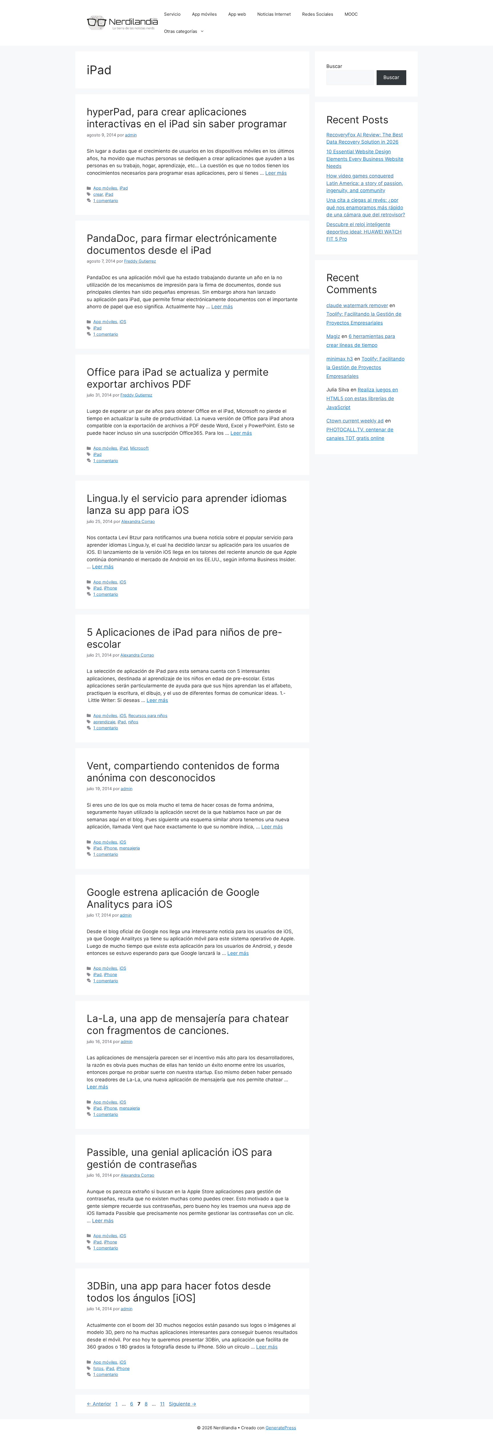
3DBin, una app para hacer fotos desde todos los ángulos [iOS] (179, 1292)
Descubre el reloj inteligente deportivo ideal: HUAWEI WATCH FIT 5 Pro (364, 232)
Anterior (99, 1404)
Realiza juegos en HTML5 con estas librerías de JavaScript (362, 398)
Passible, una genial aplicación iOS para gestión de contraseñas (179, 1158)
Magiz (333, 336)
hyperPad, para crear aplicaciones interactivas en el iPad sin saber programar (187, 118)
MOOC (351, 14)
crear (98, 194)
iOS (123, 321)
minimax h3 (339, 359)
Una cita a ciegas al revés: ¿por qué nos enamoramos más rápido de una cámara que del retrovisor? (365, 207)
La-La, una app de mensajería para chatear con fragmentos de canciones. (188, 1024)
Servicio (172, 14)
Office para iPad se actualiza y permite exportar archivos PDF (177, 378)
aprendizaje (104, 721)
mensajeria (129, 848)
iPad (124, 188)
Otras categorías (180, 31)
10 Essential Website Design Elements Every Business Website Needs (364, 159)
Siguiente (182, 1404)
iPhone (110, 587)
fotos (98, 1368)
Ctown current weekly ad (355, 421)
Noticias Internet (274, 14)
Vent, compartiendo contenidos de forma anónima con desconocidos (183, 772)
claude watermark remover (357, 305)
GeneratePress (281, 1427)
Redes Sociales (317, 14)
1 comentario (105, 200)
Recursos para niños (147, 715)
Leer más (276, 173)
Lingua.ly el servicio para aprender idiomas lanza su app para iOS (187, 504)
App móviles (204, 14)
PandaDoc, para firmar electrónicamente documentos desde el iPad (182, 244)
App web (237, 14)
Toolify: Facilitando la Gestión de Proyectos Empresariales (365, 367)
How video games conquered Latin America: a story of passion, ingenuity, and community (364, 183)
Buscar (334, 66)
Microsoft (139, 448)
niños (133, 721)
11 (163, 1404)
